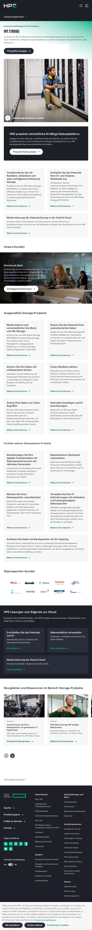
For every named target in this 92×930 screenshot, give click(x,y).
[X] (11, 844)
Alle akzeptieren (12, 925)
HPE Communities (71, 857)
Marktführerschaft (42, 837)
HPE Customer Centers (73, 862)
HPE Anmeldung (70, 866)
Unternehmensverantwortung (46, 816)
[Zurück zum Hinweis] (25, 779)
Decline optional (34, 925)
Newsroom (68, 816)
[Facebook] (26, 844)
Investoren (39, 832)
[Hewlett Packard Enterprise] (10, 6)
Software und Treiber (43, 876)
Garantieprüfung (41, 880)
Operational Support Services (46, 859)
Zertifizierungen (70, 886)
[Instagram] (16, 844)
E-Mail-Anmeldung (71, 843)
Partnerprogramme (71, 896)
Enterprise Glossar (71, 848)
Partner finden (69, 891)
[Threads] (21, 844)
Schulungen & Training (73, 838)
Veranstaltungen (70, 802)
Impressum (39, 846)
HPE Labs (38, 820)
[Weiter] (12, 755)
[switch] (9, 864)
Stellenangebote (41, 811)
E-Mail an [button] (13, 821)
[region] (46, 278)
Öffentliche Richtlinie (43, 842)
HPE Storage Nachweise (14, 779)
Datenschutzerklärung (46, 920)
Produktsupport (41, 871)
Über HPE (39, 799)
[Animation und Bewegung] (10, 864)
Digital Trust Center (71, 834)
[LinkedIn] (6, 844)
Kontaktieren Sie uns (72, 829)
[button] (81, 5)
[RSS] (11, 849)
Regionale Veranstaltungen (74, 811)
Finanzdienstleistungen (73, 852)
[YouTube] (6, 849)
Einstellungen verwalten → (59, 925)
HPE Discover (69, 806)
